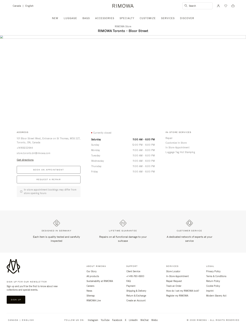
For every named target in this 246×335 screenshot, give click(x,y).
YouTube (105, 320)
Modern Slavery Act (216, 295)
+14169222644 (25, 147)
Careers (90, 285)
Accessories (104, 18)
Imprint (210, 290)
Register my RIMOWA (177, 295)
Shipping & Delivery (136, 290)
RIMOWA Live (94, 300)
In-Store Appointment (177, 276)
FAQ (128, 281)
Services (168, 18)
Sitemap (91, 295)
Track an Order (173, 285)
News (89, 290)
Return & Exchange (136, 295)
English (29, 5)
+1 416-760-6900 (135, 276)
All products (93, 276)
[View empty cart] (233, 6)
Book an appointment (48, 169)
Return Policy (213, 281)
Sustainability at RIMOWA (100, 281)
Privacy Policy (213, 271)
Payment (130, 285)
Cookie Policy (213, 285)
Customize (148, 18)
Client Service (133, 271)
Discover (187, 18)
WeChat (144, 320)
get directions (25, 160)
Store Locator (173, 271)
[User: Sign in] (218, 6)
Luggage (70, 18)
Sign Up (16, 299)
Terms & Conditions (216, 276)
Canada (18, 6)
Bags (86, 18)
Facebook (117, 320)
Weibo (154, 320)
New (55, 18)
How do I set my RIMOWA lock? (182, 290)
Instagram (93, 320)
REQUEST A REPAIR (48, 179)
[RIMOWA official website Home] (123, 6)
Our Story (92, 271)
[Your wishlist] (225, 6)
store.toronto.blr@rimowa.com (33, 153)
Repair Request (174, 281)
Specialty (127, 18)
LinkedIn (133, 320)
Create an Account (136, 300)
